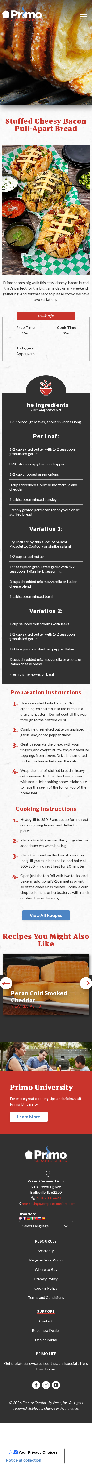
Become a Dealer (46, 1330)
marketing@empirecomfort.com (48, 1203)
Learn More (28, 1116)
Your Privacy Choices (38, 1452)
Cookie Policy (46, 1288)
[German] (28, 1219)
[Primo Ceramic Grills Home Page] (23, 14)
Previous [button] (6, 983)
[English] (21, 1219)
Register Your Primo (46, 1260)
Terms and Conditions (46, 1297)
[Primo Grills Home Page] (46, 1154)
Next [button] (86, 983)
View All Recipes (46, 915)
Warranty (46, 1250)
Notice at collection (23, 1460)
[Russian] (40, 1219)
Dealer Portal (46, 1339)
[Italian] (32, 1219)
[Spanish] (43, 1219)
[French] (24, 1219)
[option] (46, 985)
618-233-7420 (49, 1198)
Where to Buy (46, 1269)
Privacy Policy (46, 1278)
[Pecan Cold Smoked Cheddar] (46, 985)
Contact (46, 1321)
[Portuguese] (36, 1219)
